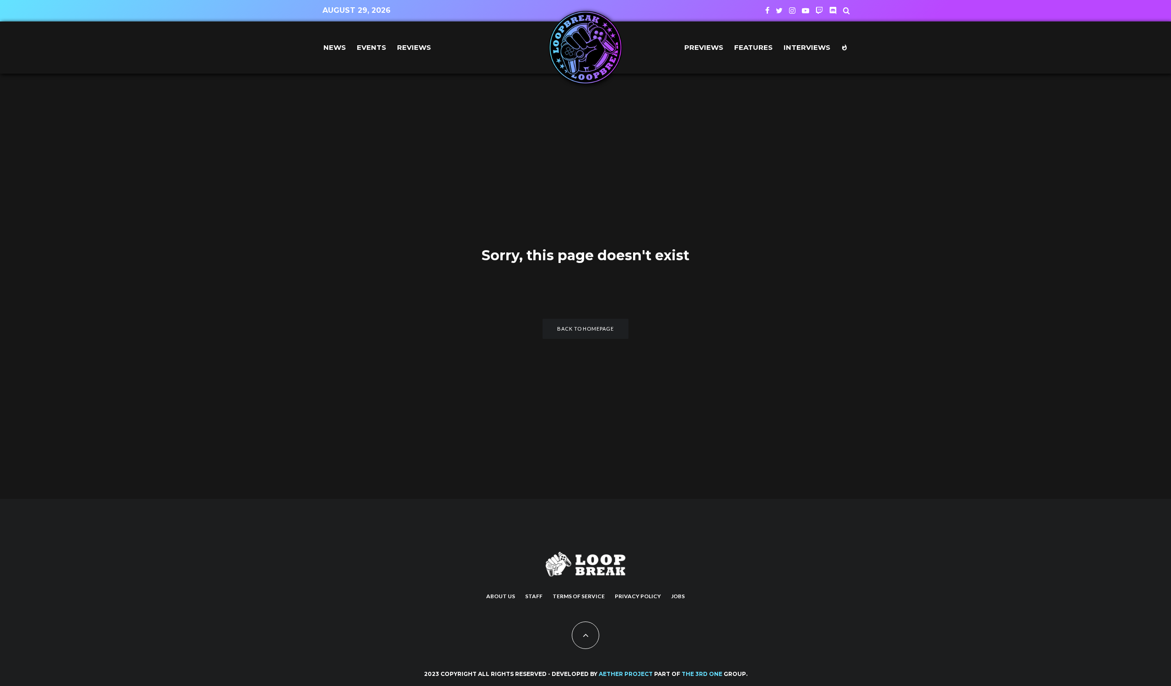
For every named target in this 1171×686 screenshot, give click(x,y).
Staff (534, 596)
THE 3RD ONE (702, 673)
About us (500, 596)
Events (371, 47)
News (334, 47)
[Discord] (833, 10)
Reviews (414, 47)
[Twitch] (819, 10)
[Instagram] (792, 10)
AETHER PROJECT (626, 673)
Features (753, 47)
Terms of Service (579, 596)
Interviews (807, 47)
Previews (703, 47)
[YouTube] (805, 10)
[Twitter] (779, 10)
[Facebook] (767, 10)
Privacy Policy (638, 596)
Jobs (678, 596)
